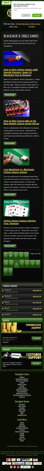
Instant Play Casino (22, 393)
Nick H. (7, 302)
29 (32, 264)
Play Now (36, 338)
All (17, 24)
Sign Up (6, 3)
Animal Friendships (22, 428)
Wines (22, 440)
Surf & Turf (22, 439)
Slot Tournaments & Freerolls (22, 395)
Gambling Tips (22, 415)
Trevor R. (8, 290)
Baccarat (22, 411)
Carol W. (8, 314)
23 (26, 256)
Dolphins (22, 430)
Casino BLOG (22, 388)
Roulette (32, 26)
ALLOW (37, 15)
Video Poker (13, 26)
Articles (22, 386)
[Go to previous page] (10, 256)
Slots (20, 24)
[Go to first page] (5, 256)
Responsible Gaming (22, 379)
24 (6, 264)
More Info (36, 363)
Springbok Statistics (22, 390)
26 (16, 264)
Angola (22, 433)
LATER (25, 15)
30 (38, 264)
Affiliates (22, 377)
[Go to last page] (10, 272)
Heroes (22, 437)
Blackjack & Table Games (31, 24)
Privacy (22, 382)
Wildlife (22, 435)
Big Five (22, 424)
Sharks (22, 422)
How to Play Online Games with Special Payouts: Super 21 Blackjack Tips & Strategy (21, 72)
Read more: (10, 95)
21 (16, 256)
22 (21, 256)
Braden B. (8, 296)
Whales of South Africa (22, 431)
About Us (22, 397)
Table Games (22, 406)
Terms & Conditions (22, 381)
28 (27, 264)
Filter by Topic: (9, 24)
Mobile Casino (22, 384)
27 (22, 264)
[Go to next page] (5, 272)
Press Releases (22, 391)
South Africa (22, 426)
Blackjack (22, 404)
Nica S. (7, 308)
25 (11, 264)
